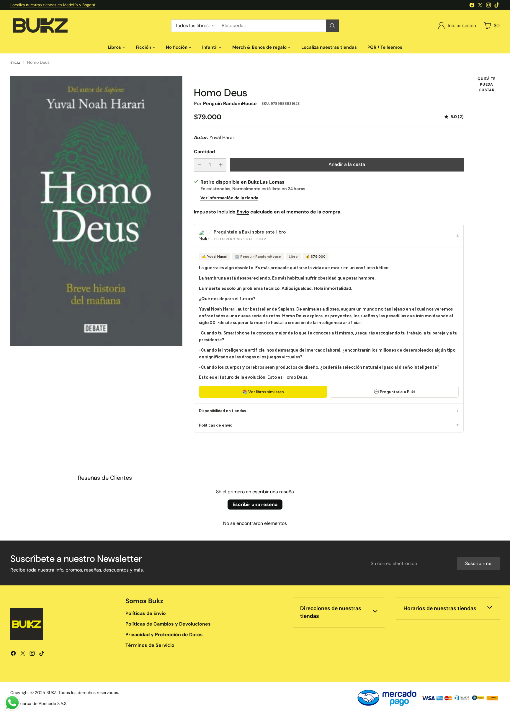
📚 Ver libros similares (263, 391)
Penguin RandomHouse (230, 103)
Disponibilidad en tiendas (329, 410)
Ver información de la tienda (229, 197)
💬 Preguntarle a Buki (394, 391)
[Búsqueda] (332, 25)
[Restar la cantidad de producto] (199, 165)
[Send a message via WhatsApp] (12, 702)
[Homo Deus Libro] (96, 211)
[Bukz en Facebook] (472, 6)
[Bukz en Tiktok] (497, 6)
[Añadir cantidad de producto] (220, 165)
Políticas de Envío (145, 613)
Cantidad (204, 151)
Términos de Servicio (149, 645)
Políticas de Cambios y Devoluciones (168, 624)
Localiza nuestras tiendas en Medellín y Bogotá (52, 4)
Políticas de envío (329, 425)
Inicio (15, 62)
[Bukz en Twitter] (480, 6)
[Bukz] (39, 25)
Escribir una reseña (255, 504)
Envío (243, 212)
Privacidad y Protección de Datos (164, 634)
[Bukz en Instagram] (488, 6)
